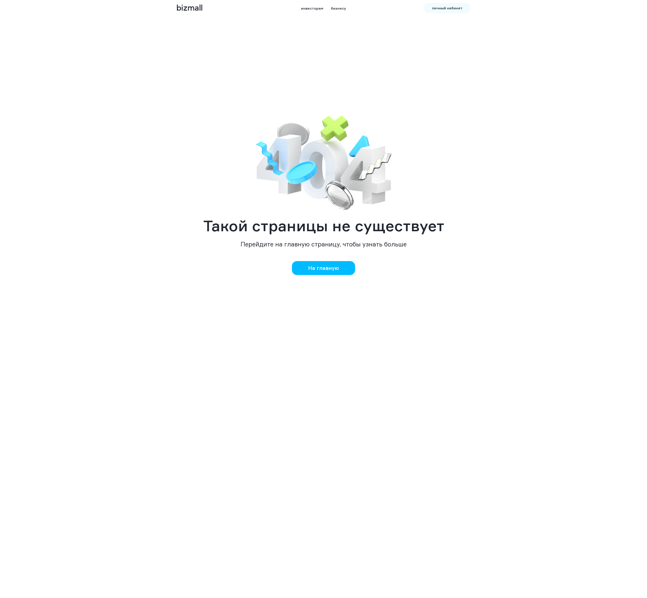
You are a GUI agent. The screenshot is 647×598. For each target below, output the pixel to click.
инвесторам (312, 8)
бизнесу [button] (338, 8)
